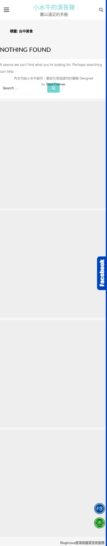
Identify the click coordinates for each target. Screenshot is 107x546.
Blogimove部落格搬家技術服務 (82, 542)
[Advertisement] (53, 154)
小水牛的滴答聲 (54, 7)
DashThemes (55, 84)
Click (102, 273)
